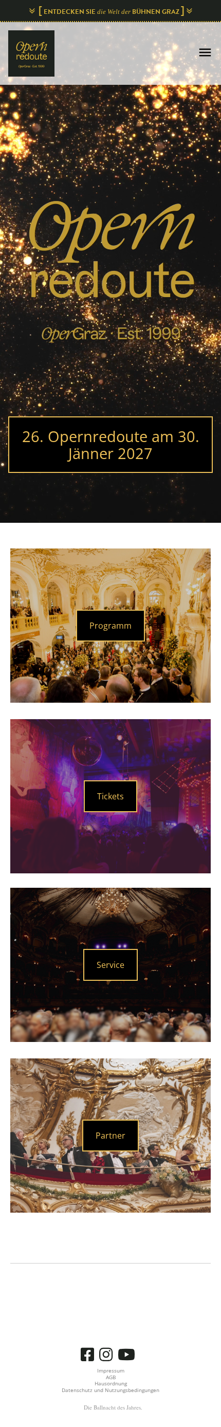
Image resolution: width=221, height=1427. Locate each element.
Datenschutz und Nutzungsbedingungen (110, 1390)
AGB (111, 1377)
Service (110, 965)
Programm (110, 625)
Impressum (110, 1370)
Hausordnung (111, 1383)
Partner (110, 1135)
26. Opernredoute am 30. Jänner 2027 (110, 444)
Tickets (110, 796)
